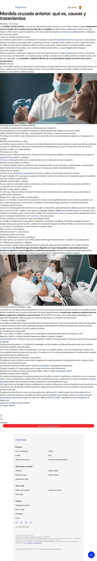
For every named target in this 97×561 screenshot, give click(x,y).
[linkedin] (1, 412)
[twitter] (1, 415)
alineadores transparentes (23, 173)
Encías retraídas (6, 339)
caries (61, 213)
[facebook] (1, 408)
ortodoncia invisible (69, 32)
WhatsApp (82, 397)
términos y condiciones (35, 543)
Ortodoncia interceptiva (9, 160)
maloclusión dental (64, 40)
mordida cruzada (66, 53)
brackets (45, 365)
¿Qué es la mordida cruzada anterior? (15, 403)
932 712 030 (54, 397)
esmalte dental (73, 210)
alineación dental (64, 371)
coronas (34, 216)
